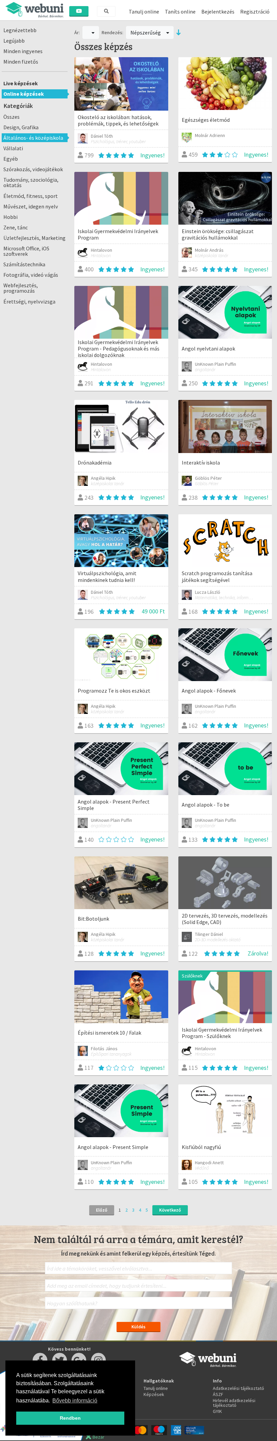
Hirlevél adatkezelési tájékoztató (234, 1402)
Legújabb (14, 40)
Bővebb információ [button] (74, 1400)
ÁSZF (218, 1394)
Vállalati (13, 148)
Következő (170, 1210)
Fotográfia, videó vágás (30, 274)
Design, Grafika (21, 127)
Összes (11, 116)
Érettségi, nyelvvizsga (29, 301)
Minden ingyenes (23, 51)
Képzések (154, 1394)
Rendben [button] (70, 1418)
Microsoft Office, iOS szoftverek (26, 251)
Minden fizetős (20, 61)
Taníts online (180, 11)
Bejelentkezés (217, 11)
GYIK (217, 1411)
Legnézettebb (19, 30)
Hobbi (10, 216)
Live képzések (20, 83)
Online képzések (23, 93)
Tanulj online (144, 11)
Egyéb (10, 158)
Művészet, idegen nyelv (30, 206)
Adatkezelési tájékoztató (238, 1388)
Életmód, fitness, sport (30, 196)
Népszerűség (146, 32)
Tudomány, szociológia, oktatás (30, 182)
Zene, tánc (15, 227)
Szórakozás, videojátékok (33, 169)
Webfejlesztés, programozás (20, 288)
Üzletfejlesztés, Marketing (34, 237)
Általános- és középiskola (33, 137)
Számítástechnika (24, 264)
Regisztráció (255, 11)
